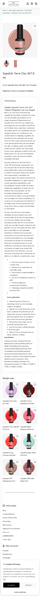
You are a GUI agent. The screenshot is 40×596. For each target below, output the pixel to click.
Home (5, 10)
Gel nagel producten (16, 10)
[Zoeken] (36, 4)
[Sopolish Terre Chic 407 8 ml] (20, 57)
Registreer (6, 91)
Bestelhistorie (7, 554)
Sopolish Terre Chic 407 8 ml (21, 13)
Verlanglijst (6, 558)
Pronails (33, 85)
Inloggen (6, 550)
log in (15, 91)
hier (4, 579)
